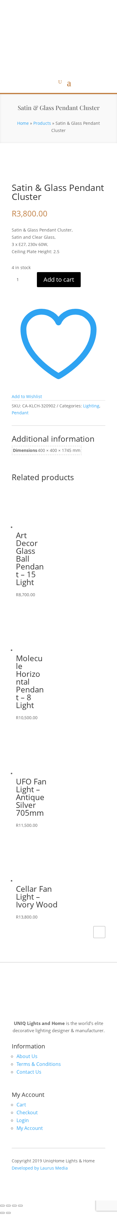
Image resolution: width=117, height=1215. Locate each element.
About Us (27, 1056)
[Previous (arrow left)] (2, 1213)
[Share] (14, 1206)
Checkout (27, 1112)
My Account (29, 1128)
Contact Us (28, 1072)
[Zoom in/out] (2, 1206)
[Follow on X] (40, 6)
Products (42, 123)
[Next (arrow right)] (8, 1213)
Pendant (20, 413)
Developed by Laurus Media (40, 1168)
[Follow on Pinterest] (64, 6)
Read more (99, 932)
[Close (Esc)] (20, 1206)
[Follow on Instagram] (76, 6)
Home (23, 123)
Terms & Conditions (38, 1064)
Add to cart (59, 279)
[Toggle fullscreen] (8, 1206)
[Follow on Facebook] (52, 6)
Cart (21, 1104)
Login (22, 1120)
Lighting (91, 406)
